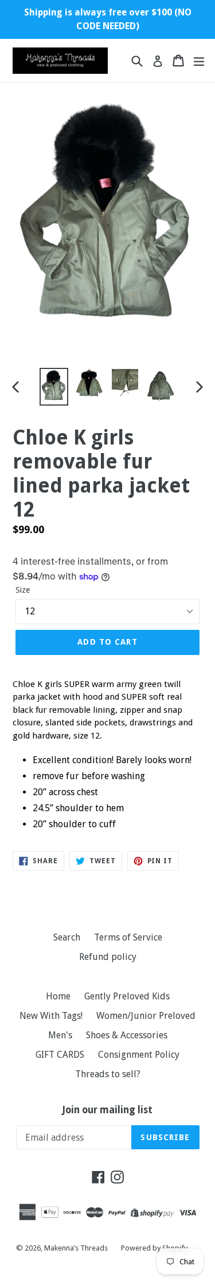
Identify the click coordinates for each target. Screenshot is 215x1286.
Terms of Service (128, 937)
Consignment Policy (138, 1054)
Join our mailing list (107, 1110)
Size (22, 589)
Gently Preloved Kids (127, 996)
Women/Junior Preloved (146, 1015)
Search (66, 937)
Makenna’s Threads (77, 1248)
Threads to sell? (107, 1074)
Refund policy (107, 956)
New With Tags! (51, 1015)
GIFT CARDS (60, 1054)
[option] (54, 386)
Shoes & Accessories (126, 1035)
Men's (60, 1035)
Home (58, 996)
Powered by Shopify (154, 1248)
